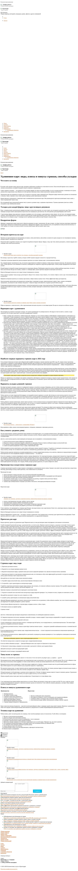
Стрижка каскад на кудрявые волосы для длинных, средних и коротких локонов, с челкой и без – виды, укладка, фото (37, 769)
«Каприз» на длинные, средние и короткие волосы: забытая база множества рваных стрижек (28, 498)
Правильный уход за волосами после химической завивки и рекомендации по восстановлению (31, 779)
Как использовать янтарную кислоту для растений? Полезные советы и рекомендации (23, 796)
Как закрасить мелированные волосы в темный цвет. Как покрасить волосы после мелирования (32, 759)
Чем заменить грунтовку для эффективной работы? (14, 809)
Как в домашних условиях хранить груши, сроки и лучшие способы (21, 820)
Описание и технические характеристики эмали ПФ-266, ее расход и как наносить (25, 817)
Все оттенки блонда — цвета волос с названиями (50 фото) (19, 424)
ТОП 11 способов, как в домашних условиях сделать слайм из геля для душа (23, 826)
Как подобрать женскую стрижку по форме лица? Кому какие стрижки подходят (25, 302)
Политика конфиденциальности (9, 869)
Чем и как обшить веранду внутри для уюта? (12, 804)
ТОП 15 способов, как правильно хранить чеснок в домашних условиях (22, 828)
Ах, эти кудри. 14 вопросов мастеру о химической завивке (16, 801)
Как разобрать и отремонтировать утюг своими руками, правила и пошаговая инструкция (27, 823)
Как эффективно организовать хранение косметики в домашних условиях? (20, 807)
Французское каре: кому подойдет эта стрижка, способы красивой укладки (23, 255)
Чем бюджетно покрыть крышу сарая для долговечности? (16, 798)
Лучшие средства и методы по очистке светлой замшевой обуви (17, 812)
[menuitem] (5, 17)
